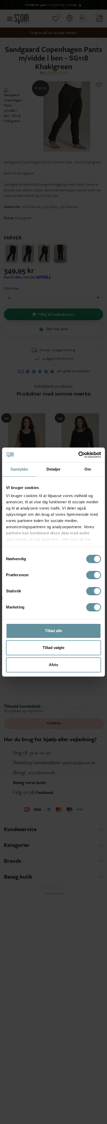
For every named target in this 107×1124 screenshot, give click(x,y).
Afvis (53, 665)
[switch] (93, 575)
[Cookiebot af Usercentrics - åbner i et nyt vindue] (78, 454)
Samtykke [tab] (19, 469)
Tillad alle (53, 630)
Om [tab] (87, 469)
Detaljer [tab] (53, 469)
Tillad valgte (53, 647)
